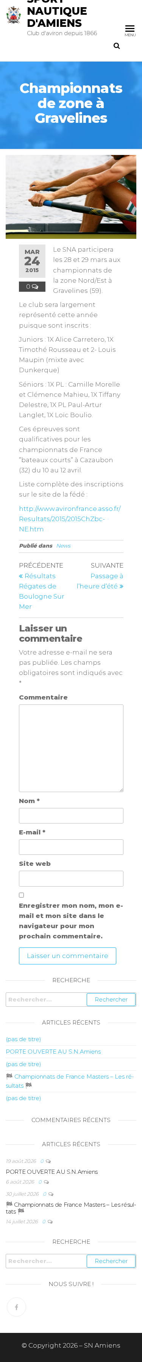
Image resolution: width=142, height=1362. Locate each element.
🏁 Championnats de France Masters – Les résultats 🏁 (71, 1208)
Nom (29, 801)
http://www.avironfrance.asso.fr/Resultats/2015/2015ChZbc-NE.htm (69, 519)
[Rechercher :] (71, 999)
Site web (35, 863)
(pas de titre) (23, 1039)
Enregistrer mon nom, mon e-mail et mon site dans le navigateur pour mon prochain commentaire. (71, 921)
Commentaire (43, 697)
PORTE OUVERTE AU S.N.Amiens (53, 1051)
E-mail (32, 832)
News (63, 545)
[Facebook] (16, 1307)
